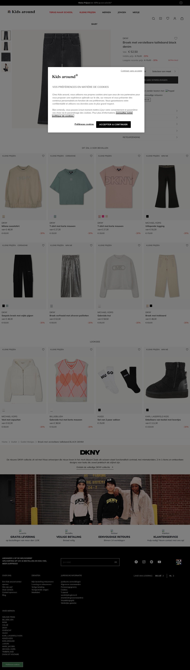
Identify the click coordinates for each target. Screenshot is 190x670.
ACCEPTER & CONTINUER (113, 124)
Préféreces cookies (84, 124)
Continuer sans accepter (131, 71)
